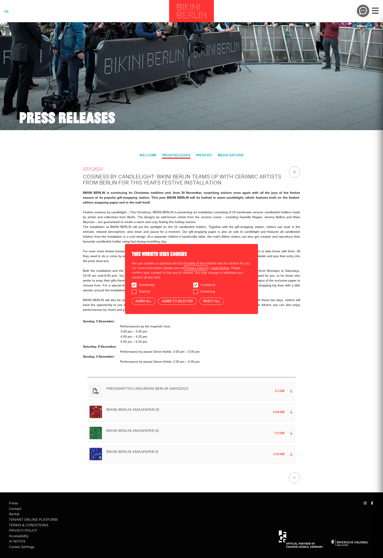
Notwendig (146, 284)
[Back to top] (294, 478)
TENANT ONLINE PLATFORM (33, 519)
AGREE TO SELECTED (177, 301)
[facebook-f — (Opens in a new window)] (372, 503)
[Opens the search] (363, 11)
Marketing (207, 291)
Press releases (176, 155)
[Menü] (375, 11)
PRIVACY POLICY (23, 530)
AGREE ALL (143, 301)
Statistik (144, 291)
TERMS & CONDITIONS (28, 525)
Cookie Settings (21, 547)
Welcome (148, 155)
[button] (191, 391)
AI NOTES (17, 541)
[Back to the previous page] (294, 172)
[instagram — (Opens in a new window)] (365, 503)
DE (6, 11)
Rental (14, 514)
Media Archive (231, 155)
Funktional (207, 284)
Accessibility (18, 536)
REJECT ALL (211, 301)
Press (13, 503)
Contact (15, 509)
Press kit (204, 155)
